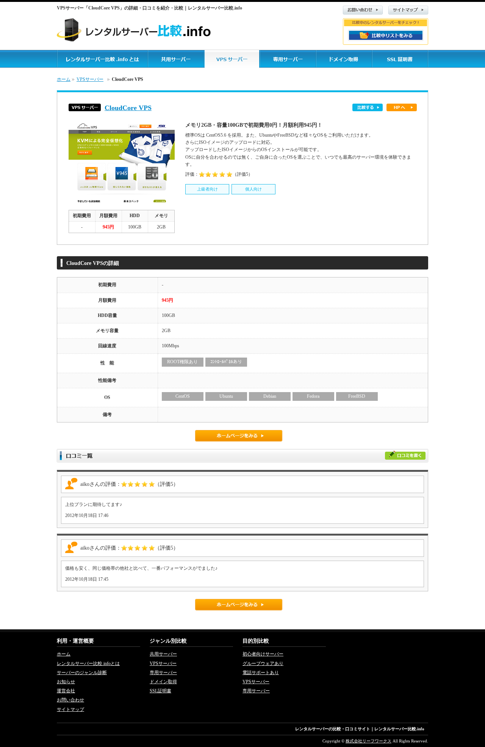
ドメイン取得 (163, 681)
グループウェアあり (262, 663)
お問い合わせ (363, 10)
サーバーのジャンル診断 (82, 672)
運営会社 (66, 690)
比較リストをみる (386, 35)
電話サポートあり (260, 672)
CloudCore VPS (128, 108)
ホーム (63, 79)
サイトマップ (408, 10)
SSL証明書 (160, 690)
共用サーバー (163, 654)
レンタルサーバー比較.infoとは (88, 663)
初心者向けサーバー (262, 654)
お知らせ (66, 681)
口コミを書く (405, 455)
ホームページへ (401, 107)
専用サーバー (163, 672)
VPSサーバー (90, 79)
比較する (367, 107)
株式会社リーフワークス (368, 741)
